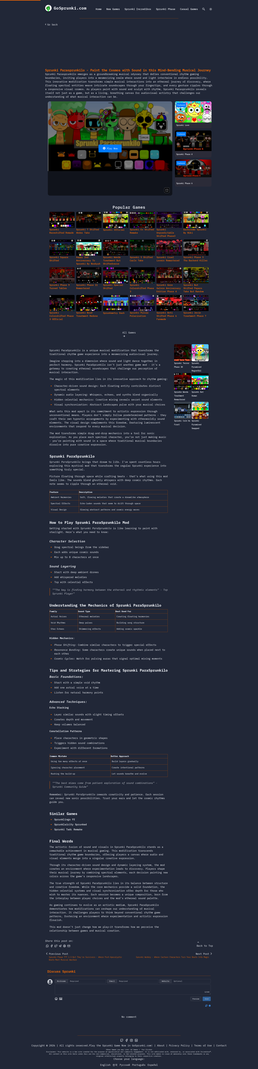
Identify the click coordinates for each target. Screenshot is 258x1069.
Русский (125, 1064)
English (105, 1064)
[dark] (211, 9)
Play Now (112, 148)
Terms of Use (203, 1045)
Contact (221, 1045)
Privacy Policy (179, 1045)
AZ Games (134, 1050)
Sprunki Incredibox (138, 9)
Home (99, 9)
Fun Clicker (147, 1050)
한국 (115, 1064)
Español (153, 1064)
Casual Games (189, 9)
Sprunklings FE (64, 819)
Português (138, 1064)
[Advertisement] (129, 48)
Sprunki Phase (165, 9)
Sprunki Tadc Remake (68, 829)
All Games (129, 332)
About (160, 1045)
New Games (113, 9)
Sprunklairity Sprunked (70, 824)
